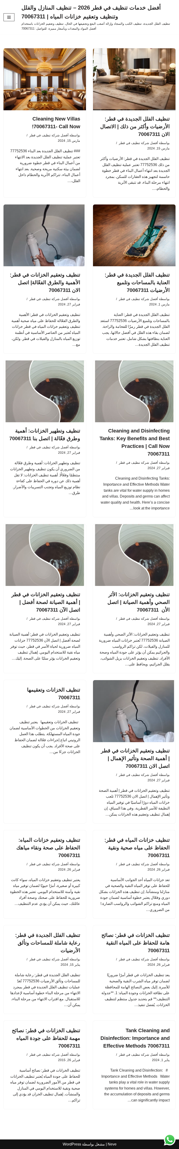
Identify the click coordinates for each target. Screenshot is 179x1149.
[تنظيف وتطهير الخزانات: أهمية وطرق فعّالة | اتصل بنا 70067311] (44, 391)
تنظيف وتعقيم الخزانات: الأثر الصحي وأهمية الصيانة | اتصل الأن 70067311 (138, 602)
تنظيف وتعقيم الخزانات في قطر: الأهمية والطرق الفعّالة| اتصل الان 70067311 (45, 282)
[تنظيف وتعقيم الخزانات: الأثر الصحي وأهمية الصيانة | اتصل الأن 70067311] (134, 555)
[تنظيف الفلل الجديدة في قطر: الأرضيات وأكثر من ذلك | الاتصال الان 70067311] (134, 79)
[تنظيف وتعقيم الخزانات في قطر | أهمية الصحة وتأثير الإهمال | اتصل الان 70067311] (134, 711)
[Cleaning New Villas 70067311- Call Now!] (44, 79)
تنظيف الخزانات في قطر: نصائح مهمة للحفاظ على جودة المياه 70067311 (46, 1038)
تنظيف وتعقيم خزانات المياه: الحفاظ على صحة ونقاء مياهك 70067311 (48, 847)
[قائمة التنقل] (8, 17)
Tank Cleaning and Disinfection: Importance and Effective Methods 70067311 (135, 1038)
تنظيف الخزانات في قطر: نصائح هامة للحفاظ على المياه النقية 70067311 (135, 942)
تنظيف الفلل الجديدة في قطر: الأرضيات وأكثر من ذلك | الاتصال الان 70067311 (135, 126)
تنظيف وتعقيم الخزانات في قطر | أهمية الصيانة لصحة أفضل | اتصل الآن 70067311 (45, 602)
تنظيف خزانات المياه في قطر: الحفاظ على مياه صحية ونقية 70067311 (137, 847)
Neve (112, 1144)
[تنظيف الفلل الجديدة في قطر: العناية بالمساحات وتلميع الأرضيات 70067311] (134, 235)
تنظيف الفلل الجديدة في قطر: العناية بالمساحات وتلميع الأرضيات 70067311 (137, 282)
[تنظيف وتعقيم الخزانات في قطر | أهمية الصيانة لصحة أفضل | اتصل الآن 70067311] (44, 555)
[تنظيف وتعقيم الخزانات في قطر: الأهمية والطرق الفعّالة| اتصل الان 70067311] (44, 235)
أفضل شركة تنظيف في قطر (138, 143)
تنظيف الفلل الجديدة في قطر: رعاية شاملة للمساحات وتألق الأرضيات (47, 942)
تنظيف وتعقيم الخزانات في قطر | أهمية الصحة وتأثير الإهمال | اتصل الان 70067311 (135, 758)
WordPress (72, 1144)
